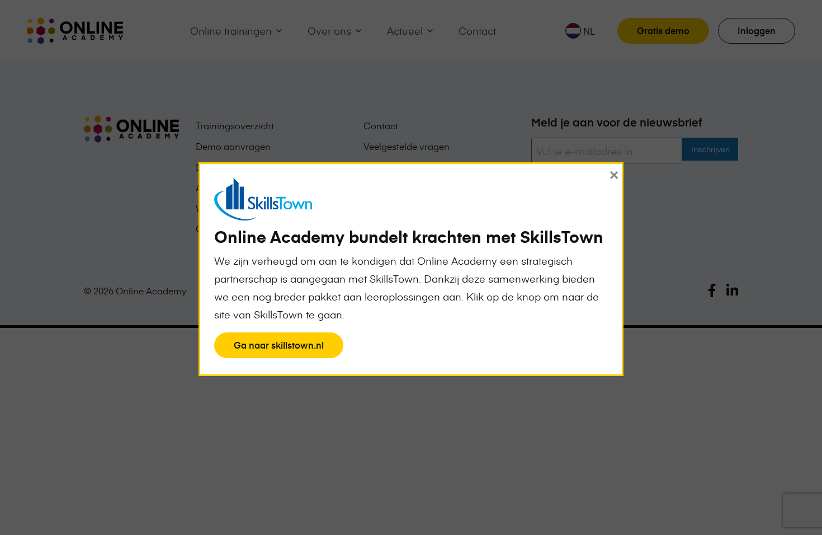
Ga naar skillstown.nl (278, 348)
